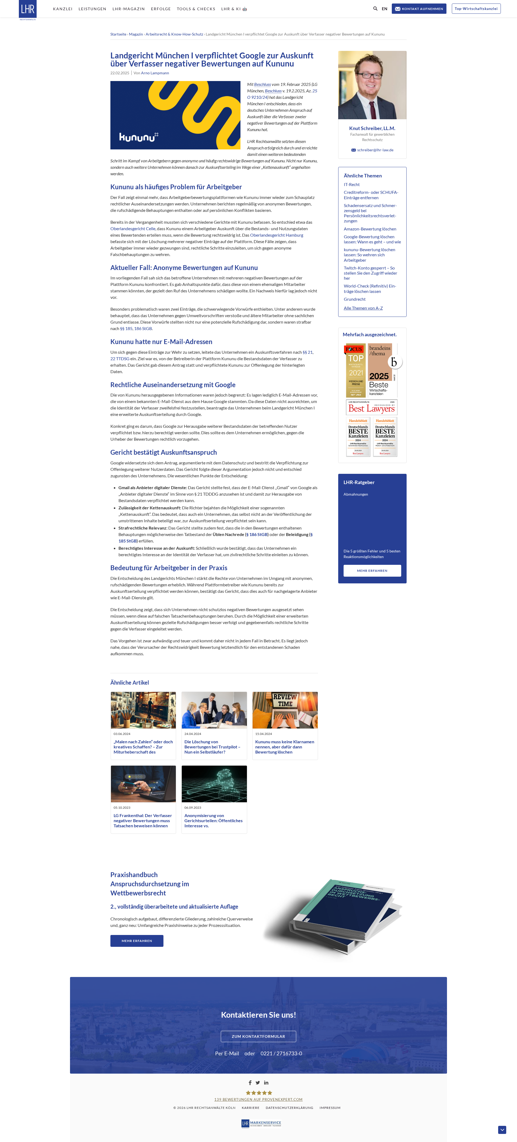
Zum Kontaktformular (258, 1036)
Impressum (330, 1108)
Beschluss (262, 84)
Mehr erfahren (372, 571)
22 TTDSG (120, 358)
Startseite (118, 34)
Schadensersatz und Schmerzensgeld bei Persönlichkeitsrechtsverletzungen (370, 213)
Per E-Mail (227, 1053)
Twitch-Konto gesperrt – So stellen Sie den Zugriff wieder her (370, 273)
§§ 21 (308, 352)
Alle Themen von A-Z (363, 307)
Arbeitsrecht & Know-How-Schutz (174, 34)
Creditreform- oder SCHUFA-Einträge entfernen (371, 195)
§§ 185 (126, 328)
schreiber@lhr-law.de (375, 150)
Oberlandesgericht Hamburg (276, 234)
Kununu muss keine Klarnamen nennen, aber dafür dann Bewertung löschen (284, 746)
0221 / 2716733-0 (281, 1053)
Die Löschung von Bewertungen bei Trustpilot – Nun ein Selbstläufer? (212, 746)
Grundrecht (355, 299)
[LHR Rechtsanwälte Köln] (28, 10)
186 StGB (143, 328)
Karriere (251, 1108)
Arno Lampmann (155, 73)
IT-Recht (352, 184)
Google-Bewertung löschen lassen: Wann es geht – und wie (372, 239)
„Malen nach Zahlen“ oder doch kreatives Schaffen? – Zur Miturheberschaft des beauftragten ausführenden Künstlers (143, 752)
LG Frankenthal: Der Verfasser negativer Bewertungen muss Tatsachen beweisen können (143, 820)
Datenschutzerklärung (289, 1108)
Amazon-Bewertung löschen (370, 228)
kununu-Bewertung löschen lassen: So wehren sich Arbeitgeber (369, 254)
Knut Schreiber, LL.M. (372, 128)
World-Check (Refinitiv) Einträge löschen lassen (370, 288)
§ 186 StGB (256, 534)
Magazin (136, 34)
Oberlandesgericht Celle (132, 228)
